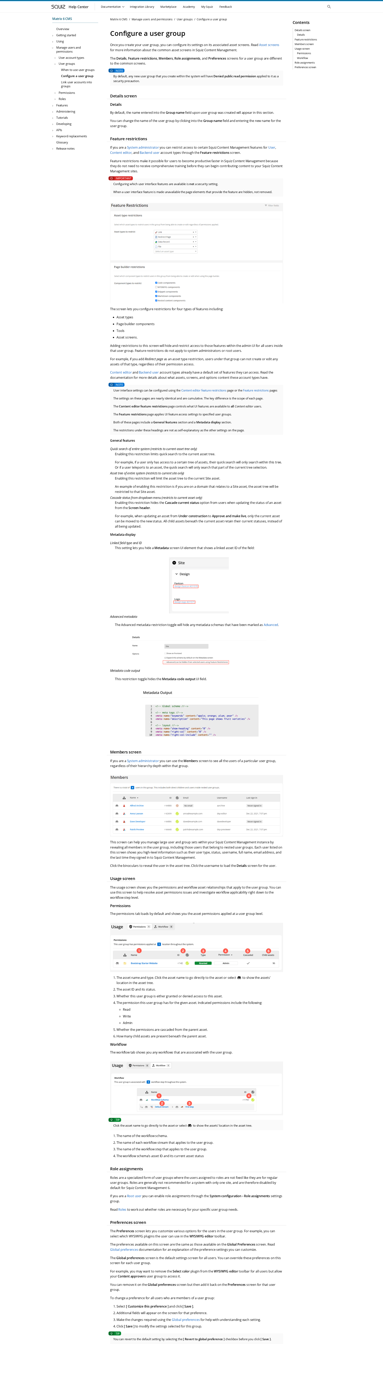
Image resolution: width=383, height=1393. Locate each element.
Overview (62, 29)
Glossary (62, 142)
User (271, 147)
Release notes (65, 148)
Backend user (150, 152)
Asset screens (269, 45)
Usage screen (302, 48)
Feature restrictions (256, 390)
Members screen (304, 44)
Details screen (302, 30)
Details (301, 34)
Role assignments (305, 62)
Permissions (67, 93)
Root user (134, 1196)
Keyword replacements (71, 136)
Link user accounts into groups (76, 84)
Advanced (271, 625)
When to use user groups (77, 70)
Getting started (66, 35)
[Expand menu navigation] (53, 36)
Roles (62, 99)
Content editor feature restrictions (203, 390)
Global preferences (124, 1249)
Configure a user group (77, 76)
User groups (67, 64)
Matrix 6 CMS (62, 19)
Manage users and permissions (68, 49)
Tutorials (62, 118)
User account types (71, 58)
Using (60, 41)
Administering (65, 111)
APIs (59, 130)
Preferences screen (305, 67)
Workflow (302, 58)
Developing (63, 124)
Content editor (121, 152)
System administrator (143, 147)
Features (62, 105)
